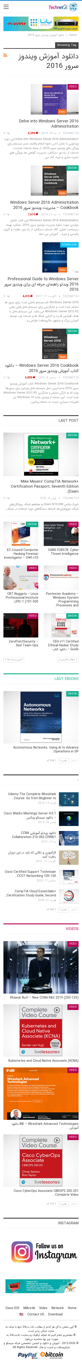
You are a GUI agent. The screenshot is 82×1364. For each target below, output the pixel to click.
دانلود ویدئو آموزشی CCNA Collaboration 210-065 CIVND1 (34, 835)
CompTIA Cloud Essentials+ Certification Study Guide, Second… (30, 893)
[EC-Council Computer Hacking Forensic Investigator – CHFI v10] (20, 534)
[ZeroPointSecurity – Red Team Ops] (20, 625)
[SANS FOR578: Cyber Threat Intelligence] (61, 534)
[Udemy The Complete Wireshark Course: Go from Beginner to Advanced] (69, 799)
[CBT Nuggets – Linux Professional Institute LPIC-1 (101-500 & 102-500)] (20, 577)
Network (57, 1308)
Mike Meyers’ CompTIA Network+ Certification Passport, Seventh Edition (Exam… (45, 487)
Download (69, 245)
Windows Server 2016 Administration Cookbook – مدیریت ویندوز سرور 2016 (44, 205)
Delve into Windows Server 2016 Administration (49, 124)
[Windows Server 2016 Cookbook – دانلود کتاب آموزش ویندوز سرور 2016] (55, 344)
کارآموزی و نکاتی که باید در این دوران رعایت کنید (32, 854)
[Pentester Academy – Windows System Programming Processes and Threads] (61, 577)
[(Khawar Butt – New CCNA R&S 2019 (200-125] (41, 967)
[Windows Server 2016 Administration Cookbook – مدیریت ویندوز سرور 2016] (55, 180)
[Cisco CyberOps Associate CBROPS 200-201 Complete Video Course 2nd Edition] (41, 1160)
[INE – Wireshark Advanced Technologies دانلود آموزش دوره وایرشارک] (41, 1093)
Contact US (35, 1314)
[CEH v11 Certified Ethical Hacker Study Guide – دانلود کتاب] (61, 625)
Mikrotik (29, 1308)
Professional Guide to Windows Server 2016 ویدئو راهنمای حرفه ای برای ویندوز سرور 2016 (41, 284)
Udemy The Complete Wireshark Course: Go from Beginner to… (32, 796)
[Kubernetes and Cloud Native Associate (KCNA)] (41, 1030)
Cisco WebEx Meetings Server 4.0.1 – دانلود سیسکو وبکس (30, 815)
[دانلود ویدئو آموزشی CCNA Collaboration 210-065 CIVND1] (69, 838)
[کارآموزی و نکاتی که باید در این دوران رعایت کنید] (69, 858)
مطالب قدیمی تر (67, 660)
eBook (72, 168)
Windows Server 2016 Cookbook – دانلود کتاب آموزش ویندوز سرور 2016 (42, 368)
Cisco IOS (12, 1308)
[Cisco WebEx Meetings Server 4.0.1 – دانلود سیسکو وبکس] (69, 818)
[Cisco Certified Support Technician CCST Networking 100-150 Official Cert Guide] (69, 877)
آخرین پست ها (14, 660)
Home (72, 1308)
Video (73, 86)
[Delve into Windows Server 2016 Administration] (55, 99)
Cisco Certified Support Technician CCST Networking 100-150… (30, 873)
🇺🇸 (21, 1314)
